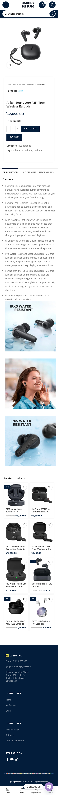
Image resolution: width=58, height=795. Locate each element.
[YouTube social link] (12, 759)
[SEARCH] (52, 13)
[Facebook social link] (7, 759)
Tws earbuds (41, 84)
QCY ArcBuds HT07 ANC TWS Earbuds (15, 623)
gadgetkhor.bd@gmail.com (17, 666)
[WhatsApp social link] (17, 759)
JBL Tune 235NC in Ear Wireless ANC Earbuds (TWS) (40, 511)
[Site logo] (28, 4)
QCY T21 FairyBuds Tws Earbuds (40, 623)
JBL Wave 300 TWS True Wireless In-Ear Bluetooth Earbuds (41, 549)
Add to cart (30, 129)
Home (9, 84)
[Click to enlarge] (9, 65)
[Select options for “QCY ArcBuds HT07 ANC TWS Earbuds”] (24, 599)
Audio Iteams (30, 84)
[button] (49, 487)
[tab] (10, 172)
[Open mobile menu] (6, 5)
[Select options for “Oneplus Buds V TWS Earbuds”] (49, 562)
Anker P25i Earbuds (22, 150)
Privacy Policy (12, 730)
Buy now (14, 137)
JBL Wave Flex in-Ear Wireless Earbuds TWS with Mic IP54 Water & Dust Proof (16, 587)
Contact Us (16, 656)
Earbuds (38, 150)
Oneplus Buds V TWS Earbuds (41, 585)
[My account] (52, 5)
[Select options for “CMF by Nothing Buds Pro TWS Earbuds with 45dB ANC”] (24, 487)
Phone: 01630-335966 (16, 661)
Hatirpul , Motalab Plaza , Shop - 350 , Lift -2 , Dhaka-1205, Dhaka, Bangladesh (17, 676)
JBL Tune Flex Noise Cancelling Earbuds (15, 548)
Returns (9, 735)
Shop (8, 711)
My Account (11, 705)
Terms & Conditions (15, 740)
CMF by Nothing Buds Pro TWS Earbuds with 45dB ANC (15, 513)
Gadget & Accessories (19, 84)
